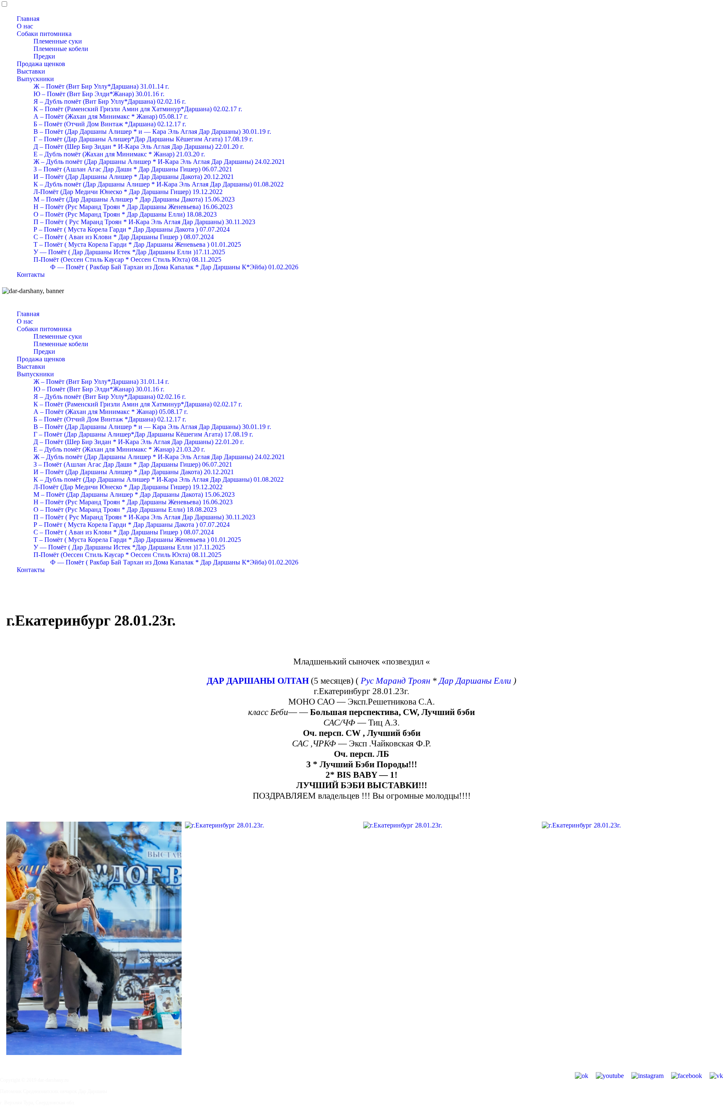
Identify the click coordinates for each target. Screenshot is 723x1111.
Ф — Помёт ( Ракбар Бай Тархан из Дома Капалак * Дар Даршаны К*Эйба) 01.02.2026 (174, 267)
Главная (28, 18)
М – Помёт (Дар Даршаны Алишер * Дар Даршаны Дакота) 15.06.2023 (134, 199)
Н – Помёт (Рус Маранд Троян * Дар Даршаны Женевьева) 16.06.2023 (133, 206)
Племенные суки (57, 41)
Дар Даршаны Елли (475, 681)
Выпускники (35, 78)
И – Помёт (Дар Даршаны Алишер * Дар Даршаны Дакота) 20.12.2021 (133, 176)
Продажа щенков (41, 63)
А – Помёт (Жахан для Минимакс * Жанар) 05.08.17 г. (110, 116)
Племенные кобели (60, 48)
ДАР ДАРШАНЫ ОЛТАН (258, 681)
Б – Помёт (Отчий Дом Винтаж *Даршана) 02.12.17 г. (109, 124)
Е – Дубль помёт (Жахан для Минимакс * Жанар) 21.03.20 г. (119, 154)
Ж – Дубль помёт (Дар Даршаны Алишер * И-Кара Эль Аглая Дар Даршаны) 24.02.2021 (159, 161)
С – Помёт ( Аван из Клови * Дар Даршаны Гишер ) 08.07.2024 (123, 236)
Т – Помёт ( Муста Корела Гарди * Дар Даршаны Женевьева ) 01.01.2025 (137, 244)
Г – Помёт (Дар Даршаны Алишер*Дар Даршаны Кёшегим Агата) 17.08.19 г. (143, 139)
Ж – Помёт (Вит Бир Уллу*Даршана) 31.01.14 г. (101, 86)
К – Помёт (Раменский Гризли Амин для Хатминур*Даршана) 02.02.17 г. (137, 108)
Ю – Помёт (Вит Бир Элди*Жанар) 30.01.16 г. (98, 93)
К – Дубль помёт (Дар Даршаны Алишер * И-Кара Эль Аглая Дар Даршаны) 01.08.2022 (158, 184)
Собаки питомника (44, 33)
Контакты (31, 274)
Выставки (31, 71)
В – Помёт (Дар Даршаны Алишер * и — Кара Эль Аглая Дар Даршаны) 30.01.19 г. (152, 131)
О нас (25, 26)
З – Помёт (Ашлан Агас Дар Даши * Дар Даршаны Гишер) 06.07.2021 (132, 169)
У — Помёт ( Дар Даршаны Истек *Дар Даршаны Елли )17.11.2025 (129, 251)
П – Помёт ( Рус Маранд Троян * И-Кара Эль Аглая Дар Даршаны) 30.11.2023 (144, 221)
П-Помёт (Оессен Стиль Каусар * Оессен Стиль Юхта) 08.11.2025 (127, 259)
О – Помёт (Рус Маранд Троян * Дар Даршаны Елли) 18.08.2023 (125, 214)
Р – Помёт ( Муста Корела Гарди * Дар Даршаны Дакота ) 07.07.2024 (131, 229)
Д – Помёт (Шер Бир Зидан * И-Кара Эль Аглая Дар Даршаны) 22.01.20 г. (138, 146)
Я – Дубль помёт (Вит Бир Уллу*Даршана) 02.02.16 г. (109, 101)
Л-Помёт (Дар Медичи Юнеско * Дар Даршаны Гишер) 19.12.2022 (128, 191)
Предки (44, 56)
